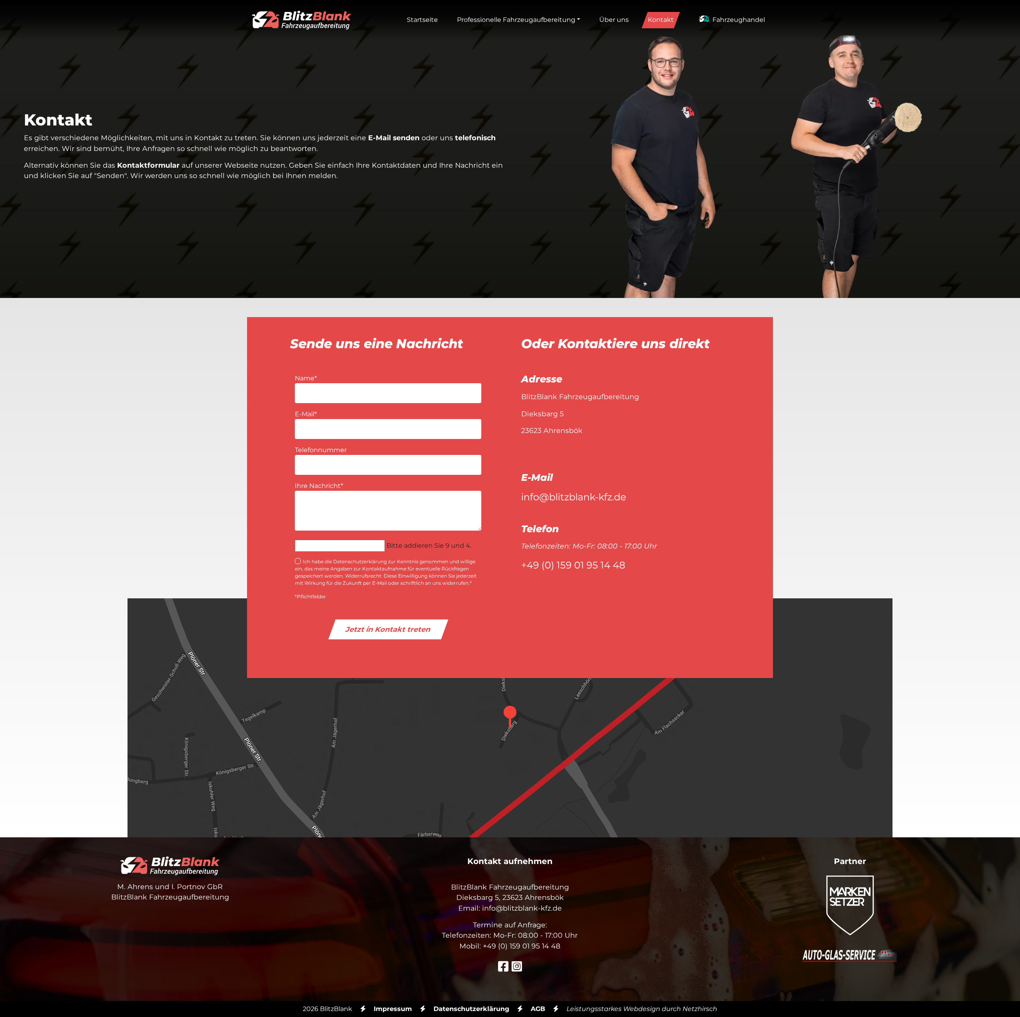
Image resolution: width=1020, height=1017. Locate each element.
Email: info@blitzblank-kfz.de (510, 908)
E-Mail (306, 414)
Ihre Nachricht (319, 486)
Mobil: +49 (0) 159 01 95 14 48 (509, 946)
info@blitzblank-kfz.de (573, 497)
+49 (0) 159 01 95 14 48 (573, 565)
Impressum (393, 1009)
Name (306, 378)
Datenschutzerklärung (471, 1009)
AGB (538, 1009)
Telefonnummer (321, 450)
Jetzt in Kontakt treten (388, 629)
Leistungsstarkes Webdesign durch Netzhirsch (642, 1009)
